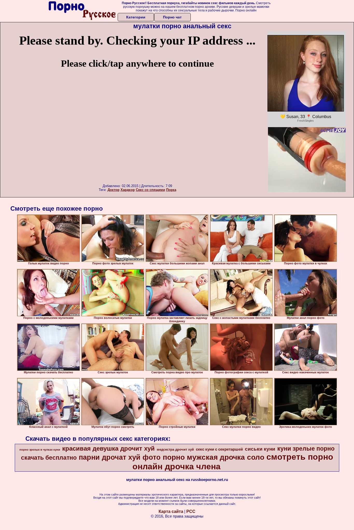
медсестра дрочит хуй (175, 449)
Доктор (113, 190)
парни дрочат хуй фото (120, 457)
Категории (135, 17)
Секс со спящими (150, 190)
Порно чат (172, 17)
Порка (171, 190)
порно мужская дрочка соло (213, 457)
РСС (190, 511)
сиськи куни (260, 449)
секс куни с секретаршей (219, 449)
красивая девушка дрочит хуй (108, 448)
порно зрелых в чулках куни (39, 449)
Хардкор (128, 190)
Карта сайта (171, 511)
